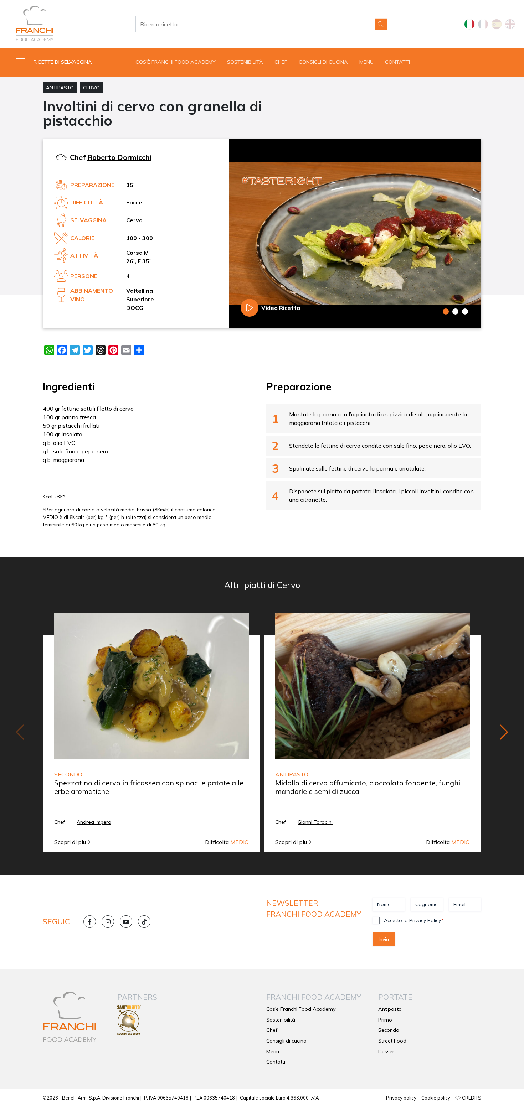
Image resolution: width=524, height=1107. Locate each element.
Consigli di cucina (323, 62)
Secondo (388, 1030)
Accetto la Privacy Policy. (413, 920)
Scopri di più (70, 842)
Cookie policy (435, 1098)
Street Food (392, 1041)
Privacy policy (401, 1098)
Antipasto (60, 87)
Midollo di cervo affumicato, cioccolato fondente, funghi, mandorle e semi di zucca (368, 787)
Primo (385, 1020)
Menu (366, 62)
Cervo (91, 87)
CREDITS (471, 1098)
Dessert (387, 1051)
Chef (280, 62)
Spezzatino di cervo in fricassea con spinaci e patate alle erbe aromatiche (148, 787)
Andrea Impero (94, 822)
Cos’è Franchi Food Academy (175, 62)
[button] (65, 62)
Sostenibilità (245, 62)
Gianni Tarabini (315, 822)
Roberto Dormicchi (119, 157)
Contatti (397, 62)
